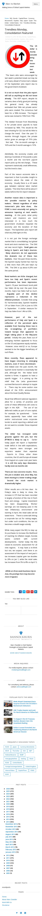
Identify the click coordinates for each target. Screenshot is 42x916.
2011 (8, 858)
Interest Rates (10, 770)
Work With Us (7, 902)
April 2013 (9, 844)
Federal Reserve (10, 755)
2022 (8, 799)
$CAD (7, 763)
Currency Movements (12, 39)
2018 (8, 809)
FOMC (32, 770)
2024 (8, 794)
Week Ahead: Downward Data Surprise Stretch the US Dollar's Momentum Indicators (25, 704)
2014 (8, 819)
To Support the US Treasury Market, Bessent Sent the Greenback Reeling (24, 721)
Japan (26, 21)
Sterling (23, 759)
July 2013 (9, 837)
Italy (21, 21)
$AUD (31, 759)
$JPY (30, 751)
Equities (16, 21)
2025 (8, 791)
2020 (8, 804)
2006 (8, 871)
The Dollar (13, 41)
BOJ (11, 18)
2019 (8, 806)
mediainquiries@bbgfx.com (21, 670)
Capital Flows (23, 18)
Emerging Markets (11, 759)
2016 (8, 814)
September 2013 (12, 832)
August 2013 (10, 834)
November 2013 (12, 827)
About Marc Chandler (9, 899)
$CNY (7, 774)
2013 (8, 822)
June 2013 (9, 839)
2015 (8, 817)
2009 (8, 863)
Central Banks (17, 763)
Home (7, 18)
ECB (24, 751)
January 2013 (11, 852)
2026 (8, 789)
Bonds (15, 18)
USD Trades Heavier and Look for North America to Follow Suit (25, 711)
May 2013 (9, 842)
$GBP (22, 755)
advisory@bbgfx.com (24, 687)
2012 (8, 855)
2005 (8, 873)
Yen (21, 23)
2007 (8, 868)
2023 (8, 796)
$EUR (7, 751)
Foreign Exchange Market (13, 766)
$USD (7, 747)
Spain (31, 21)
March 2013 (10, 847)
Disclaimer (5, 905)
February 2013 (11, 849)
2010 (8, 860)
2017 (8, 812)
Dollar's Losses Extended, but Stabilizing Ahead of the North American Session (25, 730)
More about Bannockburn (21, 653)
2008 (8, 866)
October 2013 (11, 829)
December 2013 (11, 824)
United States (14, 23)
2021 (8, 801)
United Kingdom (31, 766)
